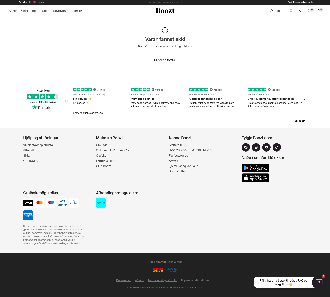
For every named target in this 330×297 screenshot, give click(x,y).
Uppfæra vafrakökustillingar (195, 280)
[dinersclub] (74, 203)
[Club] (300, 11)
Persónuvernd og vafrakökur (162, 280)
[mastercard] (39, 203)
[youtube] (266, 147)
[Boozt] (165, 11)
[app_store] (255, 178)
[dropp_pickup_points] (101, 203)
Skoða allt (300, 120)
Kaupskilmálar (123, 280)
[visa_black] (28, 203)
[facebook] (246, 147)
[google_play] (255, 168)
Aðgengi (139, 280)
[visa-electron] (62, 203)
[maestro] (51, 203)
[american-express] (28, 215)
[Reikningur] (291, 11)
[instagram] (256, 147)
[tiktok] (277, 147)
